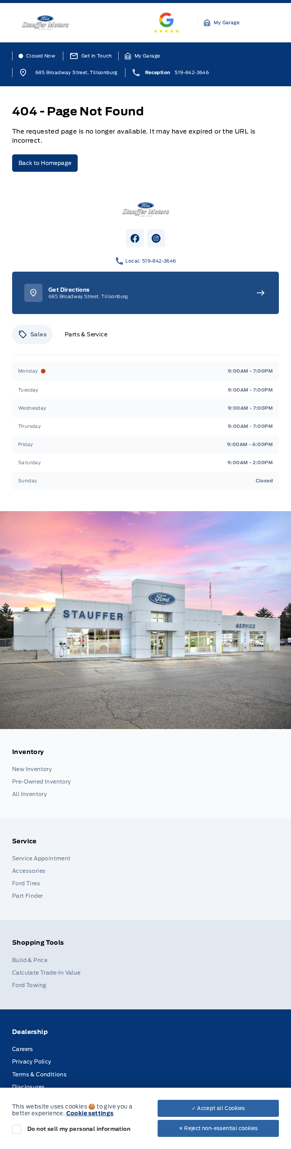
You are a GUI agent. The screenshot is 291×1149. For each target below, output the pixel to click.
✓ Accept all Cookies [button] (218, 1108)
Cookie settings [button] (90, 1113)
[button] (221, 22)
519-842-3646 (192, 72)
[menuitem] (145, 773)
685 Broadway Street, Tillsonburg (76, 72)
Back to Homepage (45, 163)
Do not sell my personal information (78, 1129)
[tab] (32, 334)
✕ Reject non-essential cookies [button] (218, 1128)
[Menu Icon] (268, 22)
